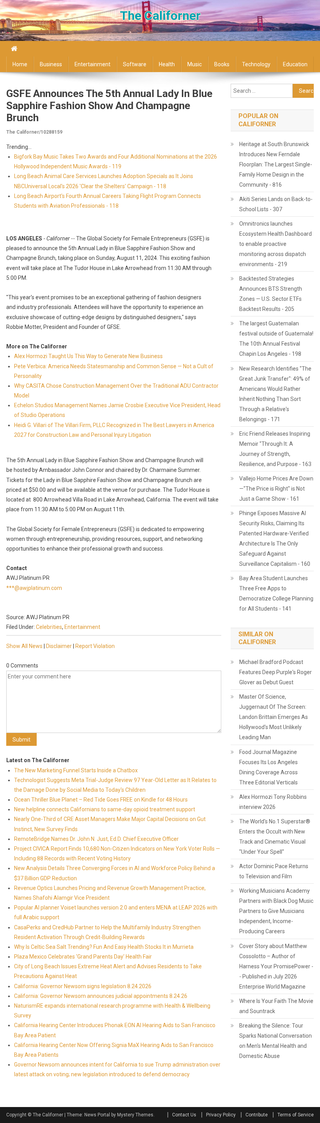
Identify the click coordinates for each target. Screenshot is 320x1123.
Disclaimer (59, 646)
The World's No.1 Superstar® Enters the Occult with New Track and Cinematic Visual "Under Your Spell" (274, 836)
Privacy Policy (221, 1115)
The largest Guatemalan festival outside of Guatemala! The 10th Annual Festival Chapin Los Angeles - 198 (276, 338)
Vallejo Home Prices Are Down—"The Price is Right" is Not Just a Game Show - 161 (276, 488)
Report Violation (95, 646)
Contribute (256, 1115)
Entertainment (92, 64)
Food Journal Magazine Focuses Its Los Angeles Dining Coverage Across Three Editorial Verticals (268, 767)
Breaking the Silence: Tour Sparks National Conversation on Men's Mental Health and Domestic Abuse (275, 1040)
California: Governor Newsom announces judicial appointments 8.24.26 (100, 996)
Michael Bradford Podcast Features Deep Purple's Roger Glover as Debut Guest (275, 672)
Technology (256, 64)
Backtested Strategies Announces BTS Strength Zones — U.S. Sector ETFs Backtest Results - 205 (270, 293)
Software (134, 64)
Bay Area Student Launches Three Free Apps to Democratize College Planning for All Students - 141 (276, 593)
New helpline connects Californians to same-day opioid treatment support (104, 809)
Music (194, 64)
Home (19, 64)
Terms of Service (295, 1115)
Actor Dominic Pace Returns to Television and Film (273, 871)
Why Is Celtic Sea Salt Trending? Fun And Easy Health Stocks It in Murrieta (104, 947)
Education (295, 64)
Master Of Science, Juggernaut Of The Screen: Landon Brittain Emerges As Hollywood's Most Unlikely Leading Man (273, 717)
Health (167, 64)
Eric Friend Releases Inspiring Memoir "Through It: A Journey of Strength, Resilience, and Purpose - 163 (275, 449)
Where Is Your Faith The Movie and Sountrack (276, 1006)
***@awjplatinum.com (34, 588)
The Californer (160, 15)
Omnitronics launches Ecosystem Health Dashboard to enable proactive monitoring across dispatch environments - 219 (275, 244)
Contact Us (184, 1115)
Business (51, 64)
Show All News (24, 646)
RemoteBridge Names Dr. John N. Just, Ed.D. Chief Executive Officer (96, 839)
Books (221, 64)
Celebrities (49, 627)
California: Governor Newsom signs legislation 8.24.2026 (82, 986)
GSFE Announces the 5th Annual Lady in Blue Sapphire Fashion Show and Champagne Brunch (109, 106)
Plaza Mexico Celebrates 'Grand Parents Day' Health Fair (83, 956)
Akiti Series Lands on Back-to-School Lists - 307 (276, 204)
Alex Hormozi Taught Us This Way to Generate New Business (88, 356)
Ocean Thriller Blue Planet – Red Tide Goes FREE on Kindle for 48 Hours (101, 799)
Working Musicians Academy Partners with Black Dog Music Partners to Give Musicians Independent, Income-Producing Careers (276, 911)
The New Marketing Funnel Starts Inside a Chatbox (76, 770)
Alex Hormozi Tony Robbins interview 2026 (273, 802)
